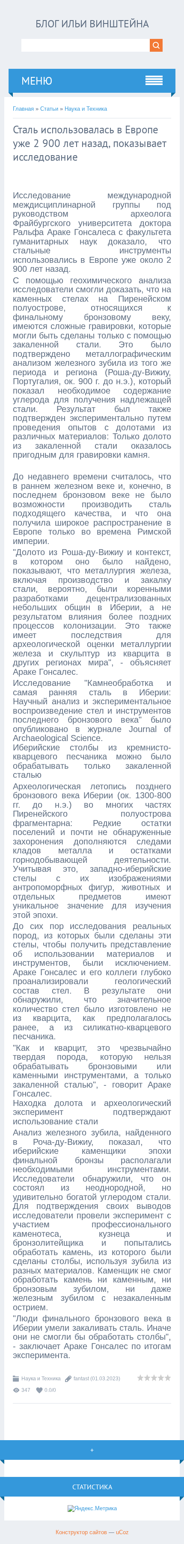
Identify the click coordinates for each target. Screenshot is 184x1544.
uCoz (122, 1532)
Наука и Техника (86, 109)
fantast (81, 1379)
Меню (36, 81)
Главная (23, 109)
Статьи (49, 109)
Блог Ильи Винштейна (92, 23)
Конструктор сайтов (81, 1532)
